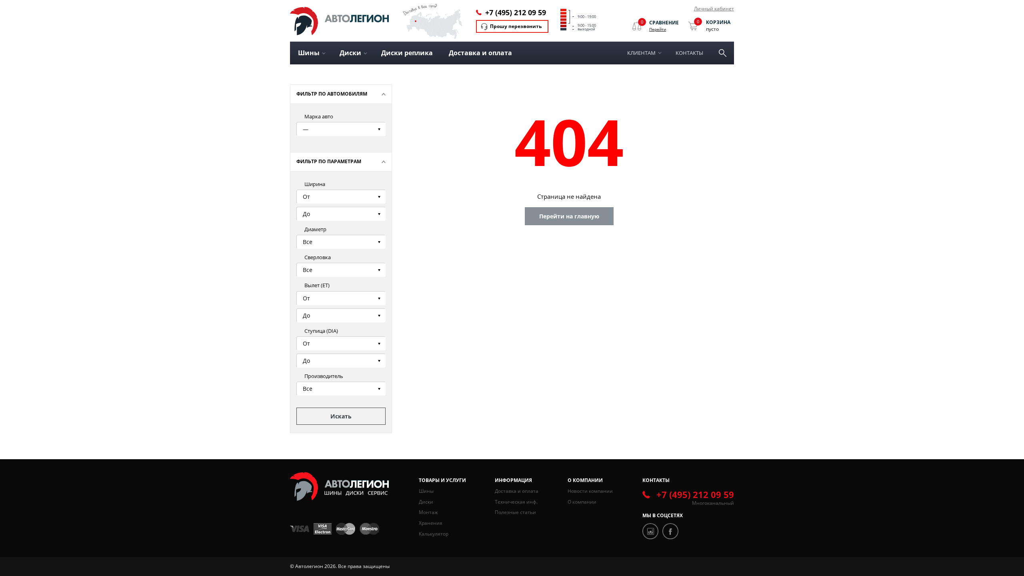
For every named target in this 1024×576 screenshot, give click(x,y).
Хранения (430, 523)
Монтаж (428, 512)
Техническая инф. (516, 501)
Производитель (323, 376)
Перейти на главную (569, 216)
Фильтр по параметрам (328, 161)
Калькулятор (433, 533)
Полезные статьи (515, 512)
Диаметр (315, 229)
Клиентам (641, 52)
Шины (426, 491)
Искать (341, 416)
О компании (582, 501)
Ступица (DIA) (321, 330)
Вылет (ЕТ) (317, 285)
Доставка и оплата (480, 52)
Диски (426, 501)
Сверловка (317, 257)
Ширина (314, 184)
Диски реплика (407, 52)
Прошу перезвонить (516, 26)
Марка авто (318, 116)
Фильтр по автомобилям (331, 93)
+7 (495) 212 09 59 (515, 12)
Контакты (689, 52)
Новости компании (590, 491)
